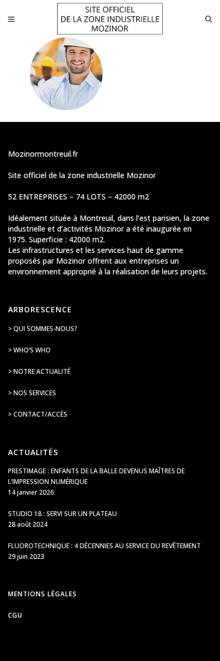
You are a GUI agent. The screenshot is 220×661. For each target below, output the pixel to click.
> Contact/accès (37, 414)
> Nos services (32, 392)
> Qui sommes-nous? (42, 328)
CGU (15, 615)
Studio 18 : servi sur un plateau (62, 513)
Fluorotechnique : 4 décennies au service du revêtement (104, 545)
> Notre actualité (39, 371)
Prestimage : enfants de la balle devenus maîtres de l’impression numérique (96, 476)
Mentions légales (42, 593)
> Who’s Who (29, 350)
